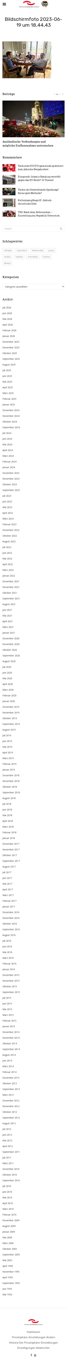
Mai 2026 (7, 318)
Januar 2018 (8, 838)
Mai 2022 (7, 558)
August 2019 (9, 729)
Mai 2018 (7, 815)
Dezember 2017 (10, 843)
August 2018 (9, 798)
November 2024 (11, 415)
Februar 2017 (9, 900)
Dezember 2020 (10, 638)
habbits (19, 256)
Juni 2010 (7, 1191)
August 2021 (9, 604)
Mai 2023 (7, 507)
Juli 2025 (6, 370)
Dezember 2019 (10, 706)
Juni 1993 (7, 1288)
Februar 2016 (9, 963)
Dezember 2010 (10, 1168)
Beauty (7, 263)
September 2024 (11, 427)
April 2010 (7, 1203)
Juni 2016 (7, 946)
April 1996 (7, 1265)
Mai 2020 (7, 678)
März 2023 (8, 518)
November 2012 (11, 1106)
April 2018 (7, 820)
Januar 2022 (8, 575)
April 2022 (7, 564)
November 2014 (11, 1037)
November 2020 (11, 644)
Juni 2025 (7, 376)
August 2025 (9, 364)
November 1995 (11, 1271)
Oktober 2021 (9, 592)
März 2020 (8, 689)
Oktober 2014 (9, 1043)
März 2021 (8, 627)
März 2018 (8, 826)
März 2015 (8, 1014)
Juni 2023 (7, 501)
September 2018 (11, 792)
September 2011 (11, 1151)
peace (51, 250)
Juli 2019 (6, 735)
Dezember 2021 (10, 581)
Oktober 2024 (9, 421)
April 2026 (7, 324)
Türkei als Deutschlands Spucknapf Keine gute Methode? (38, 191)
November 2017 (11, 849)
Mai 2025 (7, 381)
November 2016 (11, 917)
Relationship (37, 250)
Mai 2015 (7, 1009)
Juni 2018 (7, 809)
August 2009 (9, 1226)
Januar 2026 (8, 336)
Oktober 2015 (9, 986)
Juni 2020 (7, 672)
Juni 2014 (7, 1060)
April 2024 (7, 450)
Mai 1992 (7, 1294)
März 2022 (8, 569)
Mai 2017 (7, 883)
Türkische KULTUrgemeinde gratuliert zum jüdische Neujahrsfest (40, 167)
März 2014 (8, 1066)
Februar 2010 (9, 1214)
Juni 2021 (7, 609)
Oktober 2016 (9, 923)
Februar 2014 (9, 1072)
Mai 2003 (7, 1260)
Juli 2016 (6, 940)
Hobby (7, 256)
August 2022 (9, 541)
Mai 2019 (7, 746)
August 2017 (9, 866)
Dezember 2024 (10, 410)
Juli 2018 (6, 803)
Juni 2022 (7, 552)
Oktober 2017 (9, 855)
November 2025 (11, 347)
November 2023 (11, 478)
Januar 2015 (8, 1026)
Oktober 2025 (9, 353)
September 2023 (11, 490)
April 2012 (7, 1146)
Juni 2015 (7, 1003)
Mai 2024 (7, 444)
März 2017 (8, 895)
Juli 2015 (6, 997)
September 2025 (11, 358)
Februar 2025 (9, 398)
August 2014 (9, 1054)
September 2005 (11, 1254)
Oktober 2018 (9, 786)
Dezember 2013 (10, 1077)
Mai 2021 (7, 615)
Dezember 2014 (10, 1032)
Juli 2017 (6, 872)
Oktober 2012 (9, 1111)
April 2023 (7, 512)
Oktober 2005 (9, 1248)
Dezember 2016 (10, 912)
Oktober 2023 (9, 484)
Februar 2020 (9, 695)
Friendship (33, 256)
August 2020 (9, 661)
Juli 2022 (6, 547)
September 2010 (11, 1180)
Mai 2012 (7, 1140)
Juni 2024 (7, 438)
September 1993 (11, 1283)
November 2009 (11, 1220)
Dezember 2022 (10, 530)
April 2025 (7, 387)
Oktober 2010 (9, 1174)
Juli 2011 (6, 1157)
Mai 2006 (7, 1237)
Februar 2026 (9, 330)
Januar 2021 (8, 632)
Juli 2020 (6, 666)
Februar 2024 (9, 461)
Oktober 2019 (9, 718)
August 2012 (9, 1123)
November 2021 (11, 587)
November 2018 (11, 781)
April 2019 (7, 752)
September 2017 (11, 860)
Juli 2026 (6, 307)
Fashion (46, 256)
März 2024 (8, 455)
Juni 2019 (7, 741)
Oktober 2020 (9, 649)
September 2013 (11, 1089)
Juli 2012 (6, 1129)
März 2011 (8, 1163)
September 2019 (11, 724)
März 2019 (8, 758)
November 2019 (11, 712)
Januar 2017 (8, 906)
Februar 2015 (9, 1020)
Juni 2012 (7, 1134)
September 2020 (11, 655)
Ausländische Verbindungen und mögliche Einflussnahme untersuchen (27, 143)
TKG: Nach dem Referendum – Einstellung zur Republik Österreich (39, 214)
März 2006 (8, 1243)
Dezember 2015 (10, 975)
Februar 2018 (9, 832)
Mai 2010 (7, 1197)
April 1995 (7, 1277)
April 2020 (7, 684)
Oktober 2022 (9, 535)
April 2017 (7, 889)
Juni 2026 (7, 313)
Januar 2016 (8, 969)
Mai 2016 (7, 952)
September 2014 (11, 1049)
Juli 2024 (6, 433)
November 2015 (11, 980)
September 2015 (11, 992)
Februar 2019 (9, 763)
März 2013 (8, 1094)
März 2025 (8, 393)
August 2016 (9, 935)
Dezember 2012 (10, 1100)
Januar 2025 (8, 404)
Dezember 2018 (10, 775)
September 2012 (11, 1117)
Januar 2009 (8, 1231)
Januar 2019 (8, 769)
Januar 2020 (8, 701)
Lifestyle (8, 250)
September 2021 (11, 598)
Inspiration (22, 250)
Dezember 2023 (10, 472)
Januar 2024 (8, 467)
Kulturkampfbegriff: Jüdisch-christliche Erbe (35, 202)
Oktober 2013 (9, 1083)
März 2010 (8, 1208)
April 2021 (7, 621)
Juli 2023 (6, 495)
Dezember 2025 (10, 341)
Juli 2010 (6, 1186)
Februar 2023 (9, 524)
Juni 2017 (7, 878)
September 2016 (11, 929)
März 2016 (8, 957)
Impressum (33, 1331)
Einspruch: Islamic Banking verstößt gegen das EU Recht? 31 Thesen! (39, 178)
